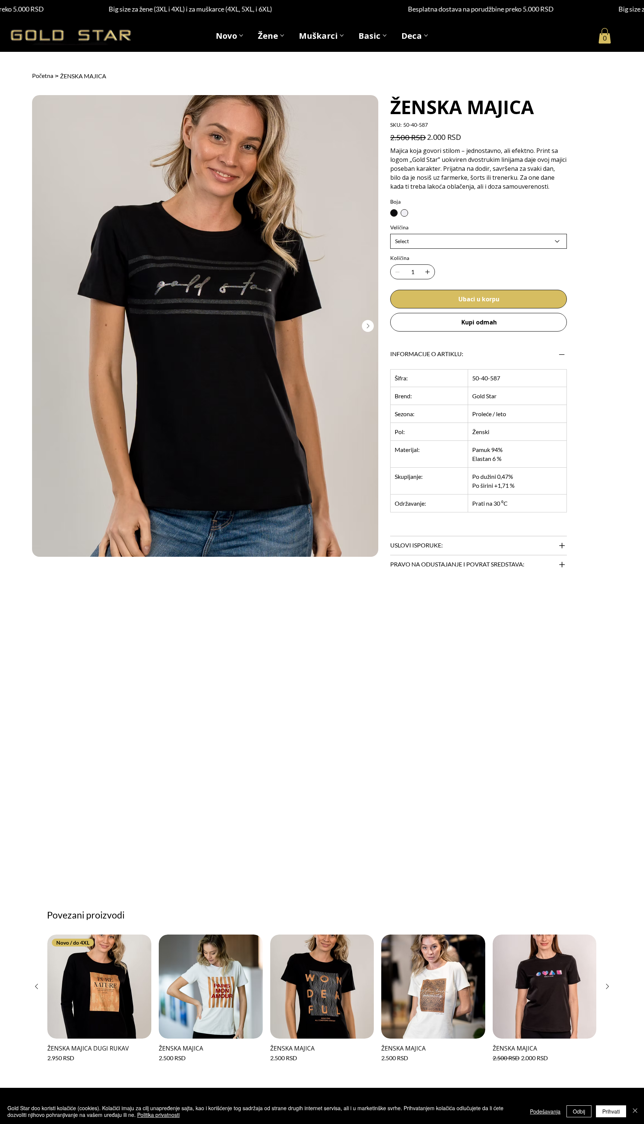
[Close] (635, 1111)
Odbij (579, 1111)
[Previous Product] (36, 986)
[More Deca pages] (426, 35)
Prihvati (611, 1111)
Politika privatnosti (158, 1114)
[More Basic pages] (384, 35)
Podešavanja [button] (545, 1111)
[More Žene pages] (282, 35)
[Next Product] (607, 986)
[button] (604, 36)
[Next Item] (368, 326)
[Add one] (427, 271)
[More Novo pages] (241, 35)
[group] (322, 998)
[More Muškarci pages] (342, 35)
